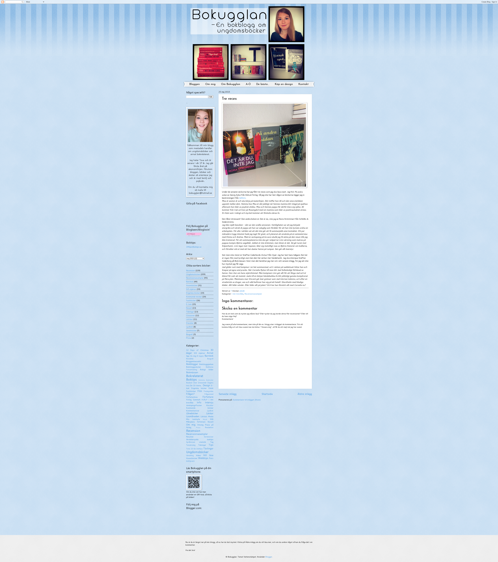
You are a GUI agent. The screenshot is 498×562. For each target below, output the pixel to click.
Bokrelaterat (194, 376)
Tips (211, 444)
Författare (207, 396)
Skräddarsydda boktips (199, 439)
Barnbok (189, 281)
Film (199, 391)
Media (210, 416)
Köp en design (284, 84)
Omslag (200, 424)
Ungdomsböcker (193, 274)
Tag (211, 442)
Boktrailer (209, 380)
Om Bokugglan (230, 84)
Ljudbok (189, 326)
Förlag (189, 399)
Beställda (189, 359)
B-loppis (200, 356)
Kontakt (303, 84)
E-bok (189, 304)
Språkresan (190, 442)
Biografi (189, 334)
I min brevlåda (237, 293)
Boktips (191, 379)
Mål (211, 419)
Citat (195, 382)
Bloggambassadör (193, 361)
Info (199, 402)
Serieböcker (191, 330)
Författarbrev (192, 397)
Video (198, 455)
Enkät (211, 388)
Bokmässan (192, 372)
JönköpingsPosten (194, 405)
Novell (189, 308)
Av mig (193, 356)
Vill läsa (208, 455)
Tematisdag (190, 445)
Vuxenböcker (191, 285)
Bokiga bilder (206, 369)
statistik (202, 442)
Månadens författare (195, 421)
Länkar (209, 413)
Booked (189, 382)
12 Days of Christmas (197, 350)
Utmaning (190, 455)
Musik (205, 419)
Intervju (209, 402)
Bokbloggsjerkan (206, 364)
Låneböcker (192, 413)
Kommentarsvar (192, 410)
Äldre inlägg (305, 394)
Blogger (268, 556)
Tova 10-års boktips (194, 448)
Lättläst (189, 319)
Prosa (188, 337)
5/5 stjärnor (191, 289)
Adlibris (242, 197)
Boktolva (201, 380)
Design (206, 385)
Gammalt (196, 399)
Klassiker (190, 323)
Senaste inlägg (227, 394)
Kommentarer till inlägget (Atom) (247, 399)
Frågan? (190, 394)
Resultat (189, 436)
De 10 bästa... (196, 385)
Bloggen (194, 84)
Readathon (209, 427)
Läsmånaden (192, 416)
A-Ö (248, 84)
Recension (190, 270)
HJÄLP (204, 399)
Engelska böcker (193, 293)
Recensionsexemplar (253, 293)
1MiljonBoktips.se (193, 246)
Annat (210, 353)
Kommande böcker (194, 296)
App (187, 356)
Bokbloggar (192, 364)
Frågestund (208, 394)
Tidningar (190, 311)
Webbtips (203, 458)
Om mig (210, 84)
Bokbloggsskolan (193, 367)
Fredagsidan (208, 391)
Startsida (267, 394)
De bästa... (262, 84)
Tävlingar (208, 448)
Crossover (190, 315)
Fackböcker (191, 300)
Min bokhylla (193, 419)
